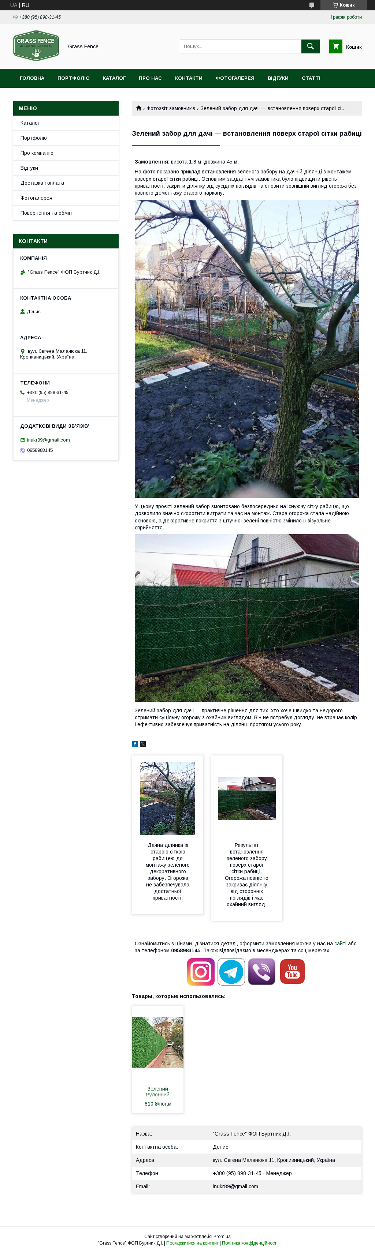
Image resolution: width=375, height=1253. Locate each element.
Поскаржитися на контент (192, 1243)
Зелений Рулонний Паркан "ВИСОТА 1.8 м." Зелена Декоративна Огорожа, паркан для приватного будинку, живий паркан (158, 1092)
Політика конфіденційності (250, 1243)
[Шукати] (310, 46)
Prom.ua (222, 1236)
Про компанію (37, 153)
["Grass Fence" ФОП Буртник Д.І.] (36, 59)
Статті (311, 78)
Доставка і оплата (42, 183)
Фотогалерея (235, 78)
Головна (32, 78)
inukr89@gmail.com (235, 1186)
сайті (340, 943)
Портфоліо (73, 78)
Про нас (150, 78)
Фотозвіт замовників (170, 108)
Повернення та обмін (46, 213)
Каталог (114, 78)
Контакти (189, 78)
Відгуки (278, 78)
